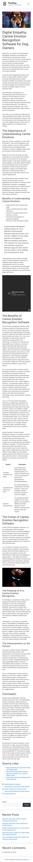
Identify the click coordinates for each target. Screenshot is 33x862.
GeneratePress (24, 859)
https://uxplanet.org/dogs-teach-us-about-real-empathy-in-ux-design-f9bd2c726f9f (17, 773)
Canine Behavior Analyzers (12, 784)
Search (4, 802)
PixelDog (12, 3)
